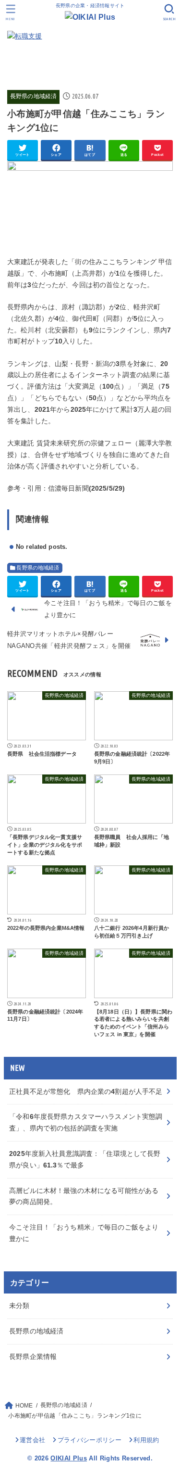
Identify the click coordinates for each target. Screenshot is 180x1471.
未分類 (19, 1305)
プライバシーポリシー (89, 1440)
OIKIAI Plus (68, 1458)
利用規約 (146, 1440)
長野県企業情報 (33, 1356)
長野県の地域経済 (33, 96)
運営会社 (32, 1440)
